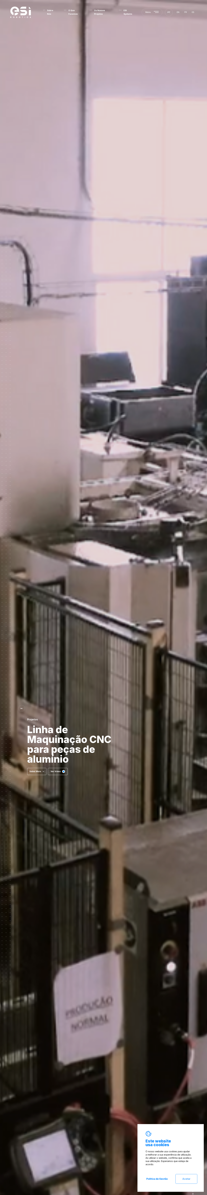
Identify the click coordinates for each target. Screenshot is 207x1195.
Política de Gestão (157, 1178)
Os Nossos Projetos (99, 12)
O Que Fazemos (73, 12)
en (178, 12)
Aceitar (186, 1178)
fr (185, 12)
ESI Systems (128, 12)
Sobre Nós (50, 12)
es (193, 12)
